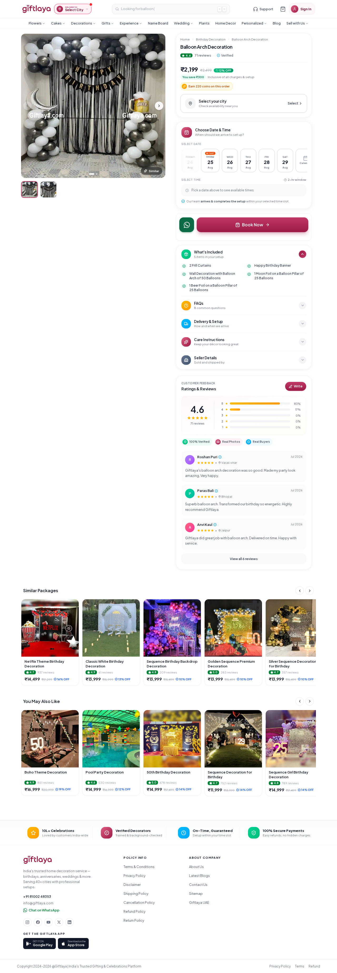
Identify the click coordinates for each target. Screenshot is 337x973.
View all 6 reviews (244, 559)
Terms (299, 966)
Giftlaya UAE (199, 902)
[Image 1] (91, 174)
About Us (196, 867)
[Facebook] (38, 922)
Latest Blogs (199, 876)
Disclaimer (132, 884)
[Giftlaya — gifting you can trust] (36, 9)
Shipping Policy (135, 893)
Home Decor (225, 23)
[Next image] (159, 106)
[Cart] (282, 9)
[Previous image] (27, 106)
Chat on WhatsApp (44, 910)
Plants (204, 23)
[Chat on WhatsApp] (186, 224)
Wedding (182, 23)
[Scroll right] (309, 590)
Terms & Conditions (139, 867)
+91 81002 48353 (37, 896)
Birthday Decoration (211, 39)
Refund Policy (134, 911)
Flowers (35, 23)
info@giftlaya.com (38, 903)
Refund (314, 966)
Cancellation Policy (139, 902)
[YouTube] (48, 922)
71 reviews (203, 55)
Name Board (158, 23)
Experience (129, 23)
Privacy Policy (134, 876)
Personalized (252, 23)
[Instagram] (27, 922)
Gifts (106, 23)
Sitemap (196, 893)
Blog (277, 23)
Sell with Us (295, 23)
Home (185, 39)
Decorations (81, 23)
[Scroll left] (299, 590)
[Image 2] (96, 174)
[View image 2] (48, 189)
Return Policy (133, 920)
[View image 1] (29, 189)
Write (298, 386)
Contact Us (198, 884)
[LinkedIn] (69, 922)
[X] (59, 922)
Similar (154, 171)
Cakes (56, 23)
